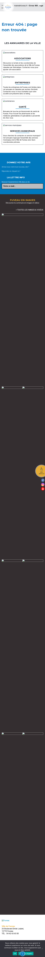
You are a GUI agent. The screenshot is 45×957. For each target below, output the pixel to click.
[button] (22, 953)
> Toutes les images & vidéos (29, 210)
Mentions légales (26, 953)
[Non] (42, 948)
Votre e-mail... (9, 186)
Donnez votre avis (18, 162)
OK (15, 953)
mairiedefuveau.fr (20, 6)
